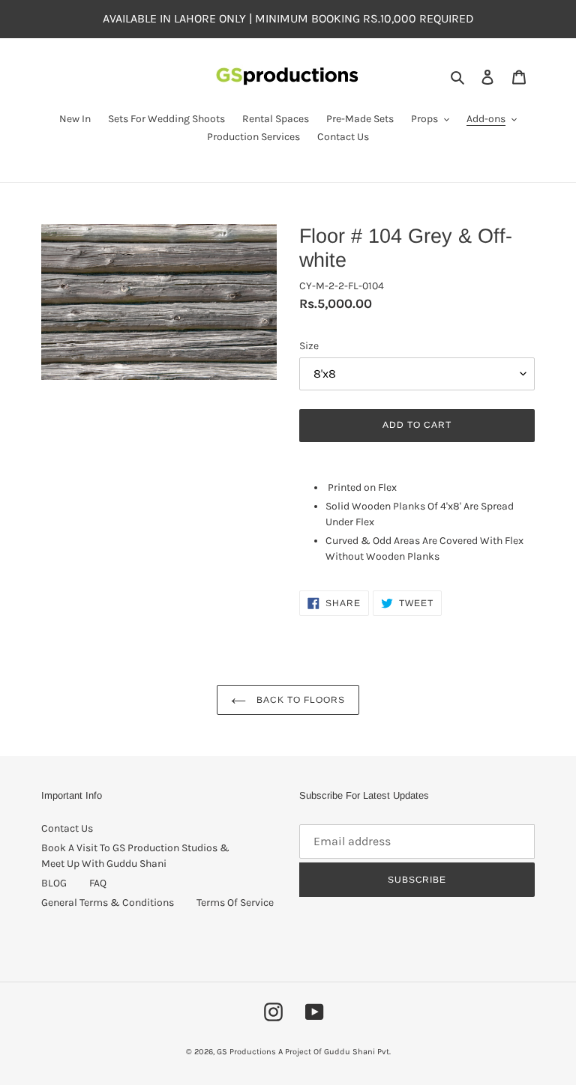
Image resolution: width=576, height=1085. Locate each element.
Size (309, 345)
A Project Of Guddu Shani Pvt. (334, 1052)
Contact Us (67, 828)
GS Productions (246, 1052)
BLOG (54, 883)
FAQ (97, 883)
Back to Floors (299, 700)
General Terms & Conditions (107, 902)
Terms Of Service (235, 902)
